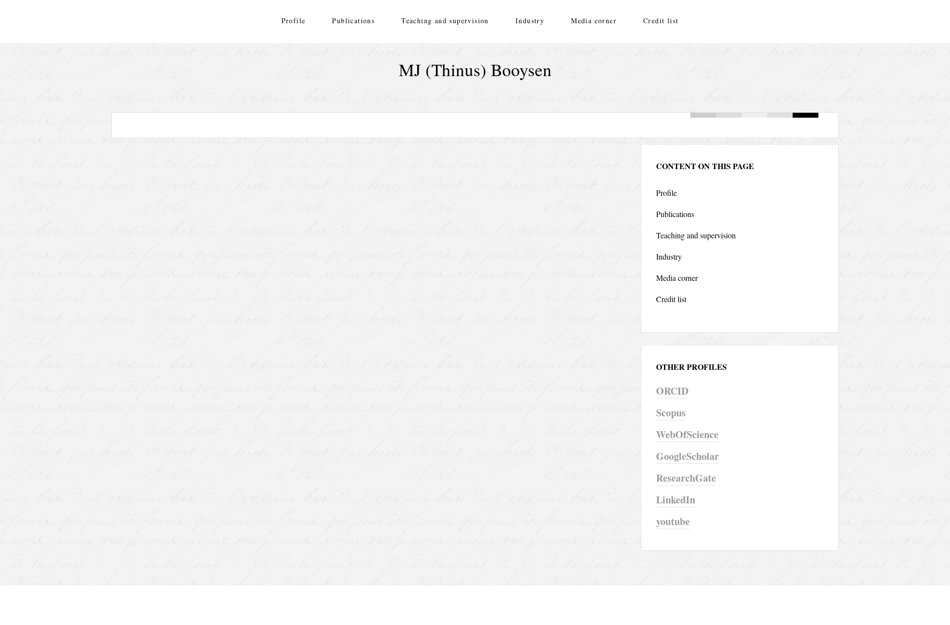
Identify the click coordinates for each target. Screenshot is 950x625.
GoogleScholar (687, 456)
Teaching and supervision (445, 20)
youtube (673, 521)
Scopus (671, 412)
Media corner (594, 20)
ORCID (672, 391)
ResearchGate (686, 478)
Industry (530, 20)
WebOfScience (687, 434)
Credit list (660, 20)
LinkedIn (675, 499)
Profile (294, 20)
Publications (353, 20)
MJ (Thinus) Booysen (475, 69)
